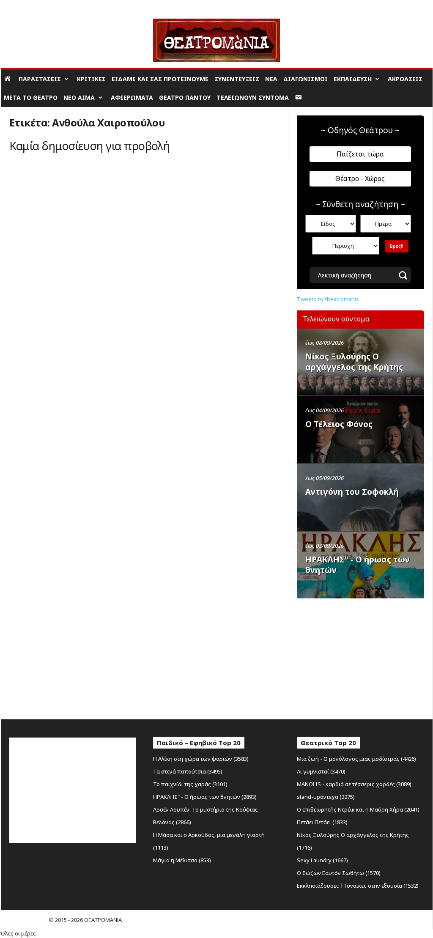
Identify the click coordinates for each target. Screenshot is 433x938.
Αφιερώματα (132, 97)
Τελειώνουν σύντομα (252, 97)
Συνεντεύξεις (236, 79)
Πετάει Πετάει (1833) (322, 822)
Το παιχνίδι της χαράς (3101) (190, 784)
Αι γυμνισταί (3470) (321, 771)
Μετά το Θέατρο (31, 97)
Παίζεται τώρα (360, 154)
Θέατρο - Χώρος (360, 178)
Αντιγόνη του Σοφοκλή (352, 491)
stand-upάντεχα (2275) (326, 797)
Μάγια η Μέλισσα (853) (182, 860)
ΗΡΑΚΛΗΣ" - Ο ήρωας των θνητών (357, 565)
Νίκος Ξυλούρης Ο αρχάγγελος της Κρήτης (354, 362)
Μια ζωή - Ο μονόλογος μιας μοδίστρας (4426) (356, 758)
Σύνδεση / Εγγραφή (26, 6)
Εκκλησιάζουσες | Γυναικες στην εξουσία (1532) (358, 885)
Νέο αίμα (79, 97)
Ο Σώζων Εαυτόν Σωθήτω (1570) (339, 873)
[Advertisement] (360, 657)
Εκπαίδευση (353, 79)
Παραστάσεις (40, 79)
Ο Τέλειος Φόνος (339, 424)
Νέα (271, 79)
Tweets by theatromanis (328, 299)
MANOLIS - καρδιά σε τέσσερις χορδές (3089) (354, 784)
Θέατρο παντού (185, 97)
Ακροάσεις (405, 79)
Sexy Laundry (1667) (322, 860)
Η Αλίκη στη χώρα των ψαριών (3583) (201, 758)
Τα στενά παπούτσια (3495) (187, 771)
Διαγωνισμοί (305, 79)
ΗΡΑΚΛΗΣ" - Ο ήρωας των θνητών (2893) (205, 797)
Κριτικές (91, 79)
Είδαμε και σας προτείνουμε (160, 79)
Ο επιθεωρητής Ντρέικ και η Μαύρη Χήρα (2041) (358, 809)
